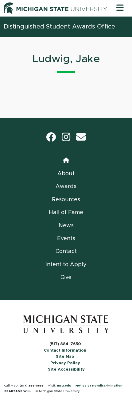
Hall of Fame (66, 212)
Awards (66, 186)
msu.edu (64, 385)
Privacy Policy (65, 363)
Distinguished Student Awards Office (59, 27)
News (66, 225)
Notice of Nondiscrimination (99, 385)
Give (66, 277)
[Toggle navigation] (120, 8)
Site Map (65, 357)
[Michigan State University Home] (66, 324)
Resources (66, 199)
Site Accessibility (66, 370)
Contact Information (65, 351)
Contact (66, 251)
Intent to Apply (66, 264)
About (66, 173)
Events (66, 238)
